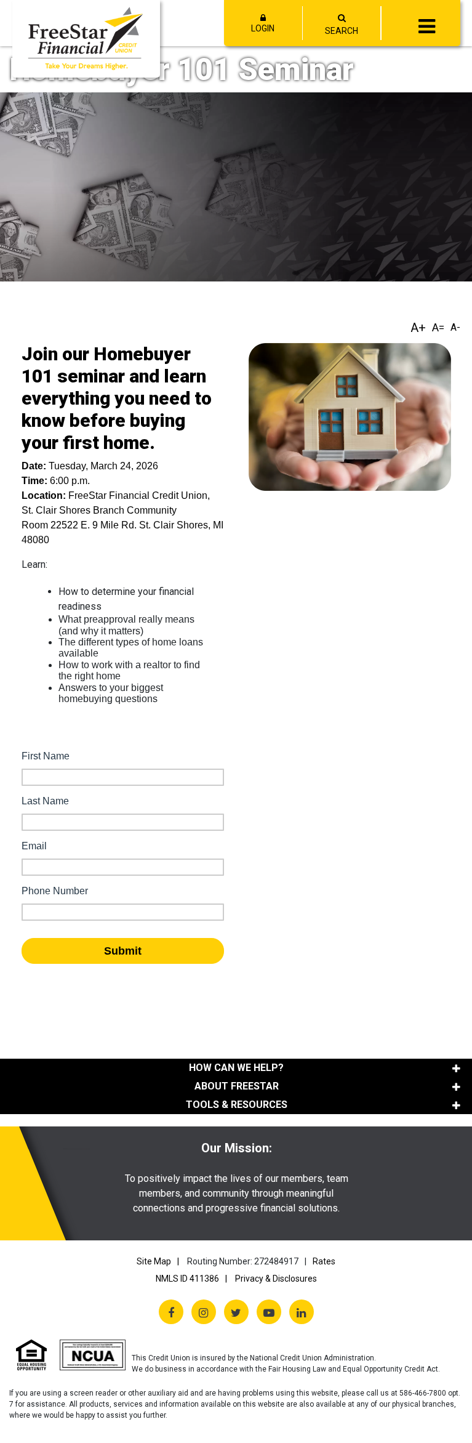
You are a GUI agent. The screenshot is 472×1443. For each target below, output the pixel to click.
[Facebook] (171, 1312)
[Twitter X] (236, 1312)
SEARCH (341, 31)
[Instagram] (203, 1312)
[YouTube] (269, 1312)
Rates (324, 1261)
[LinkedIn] (301, 1312)
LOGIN (262, 28)
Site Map (154, 1261)
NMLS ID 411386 (187, 1278)
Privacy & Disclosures (276, 1278)
